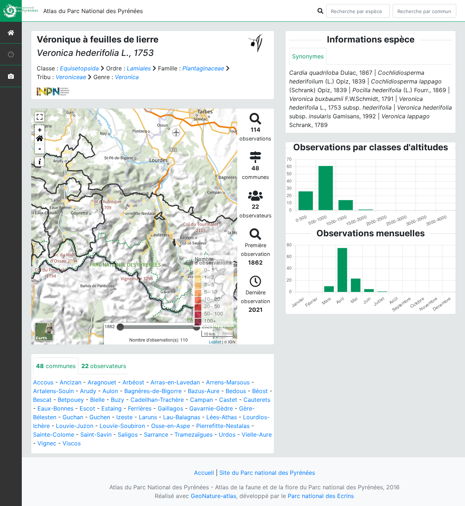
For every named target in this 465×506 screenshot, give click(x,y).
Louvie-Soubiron (122, 425)
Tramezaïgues (193, 434)
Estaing (111, 408)
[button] (39, 139)
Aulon (110, 391)
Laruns (148, 417)
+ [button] (40, 130)
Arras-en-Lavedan (175, 382)
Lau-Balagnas (181, 417)
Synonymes (308, 56)
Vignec (46, 443)
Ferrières (139, 408)
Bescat (42, 399)
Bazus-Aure (203, 391)
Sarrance (156, 434)
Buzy (117, 399)
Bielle (97, 399)
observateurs (103, 366)
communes (56, 366)
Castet (228, 399)
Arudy (88, 391)
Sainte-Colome (53, 434)
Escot (87, 408)
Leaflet (215, 341)
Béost (260, 391)
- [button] (40, 148)
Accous (43, 382)
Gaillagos (170, 408)
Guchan (72, 417)
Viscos (71, 443)
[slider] (120, 327)
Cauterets (256, 399)
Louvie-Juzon (74, 425)
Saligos (128, 434)
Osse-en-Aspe (170, 425)
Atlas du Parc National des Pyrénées (93, 11)
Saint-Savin (96, 434)
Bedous (236, 391)
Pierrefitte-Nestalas (223, 425)
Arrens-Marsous (228, 382)
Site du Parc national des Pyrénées (267, 472)
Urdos (227, 434)
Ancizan (70, 382)
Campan (201, 399)
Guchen (99, 417)
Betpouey (71, 399)
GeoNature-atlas (213, 495)
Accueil (204, 472)
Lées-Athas (221, 417)
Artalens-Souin (53, 391)
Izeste (124, 417)
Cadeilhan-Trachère (157, 399)
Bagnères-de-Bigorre (153, 391)
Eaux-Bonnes (55, 408)
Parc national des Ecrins (321, 495)
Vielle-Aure (257, 434)
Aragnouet (102, 382)
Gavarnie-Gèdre (211, 408)
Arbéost (133, 382)
